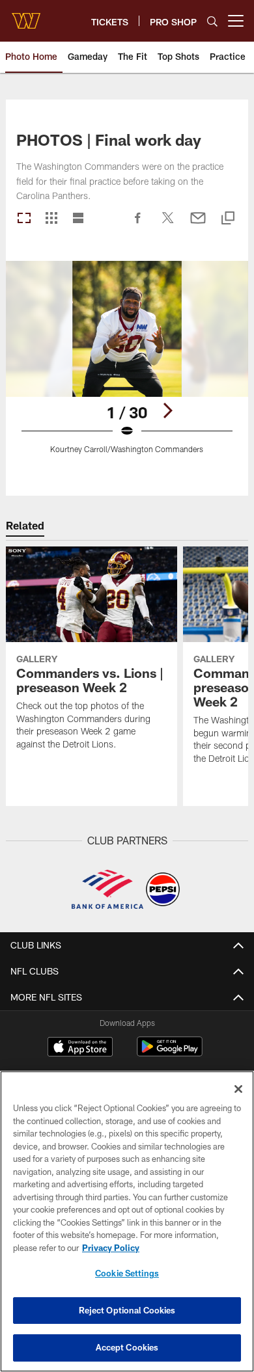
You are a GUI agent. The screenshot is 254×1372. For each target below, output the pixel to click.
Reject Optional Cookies (127, 1310)
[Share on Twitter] (168, 224)
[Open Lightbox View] (127, 365)
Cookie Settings (127, 1273)
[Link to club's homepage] (26, 15)
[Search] (212, 21)
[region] (127, 1221)
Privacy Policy (110, 1248)
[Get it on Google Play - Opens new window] (169, 1053)
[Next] (167, 410)
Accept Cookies (127, 1347)
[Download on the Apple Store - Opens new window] (80, 1048)
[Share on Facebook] (138, 224)
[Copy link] (228, 219)
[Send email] (198, 224)
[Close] (238, 1089)
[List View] (78, 219)
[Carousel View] (24, 219)
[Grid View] (51, 219)
